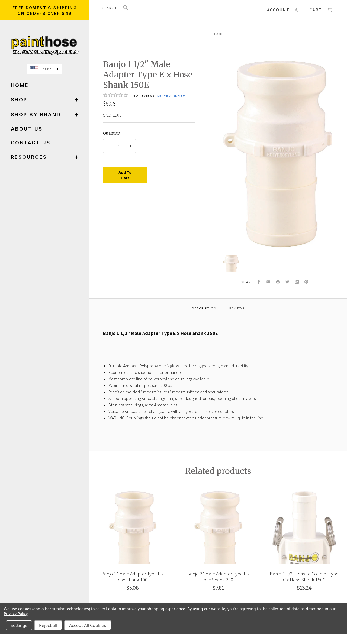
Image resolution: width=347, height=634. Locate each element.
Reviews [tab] (237, 308)
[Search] (125, 8)
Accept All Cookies (87, 625)
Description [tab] (204, 308)
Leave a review (171, 95)
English (46, 69)
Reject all (48, 625)
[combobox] (44, 69)
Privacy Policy (15, 613)
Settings (19, 625)
